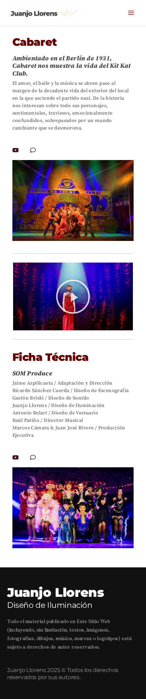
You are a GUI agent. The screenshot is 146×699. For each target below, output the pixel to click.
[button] (73, 296)
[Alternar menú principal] (131, 13)
